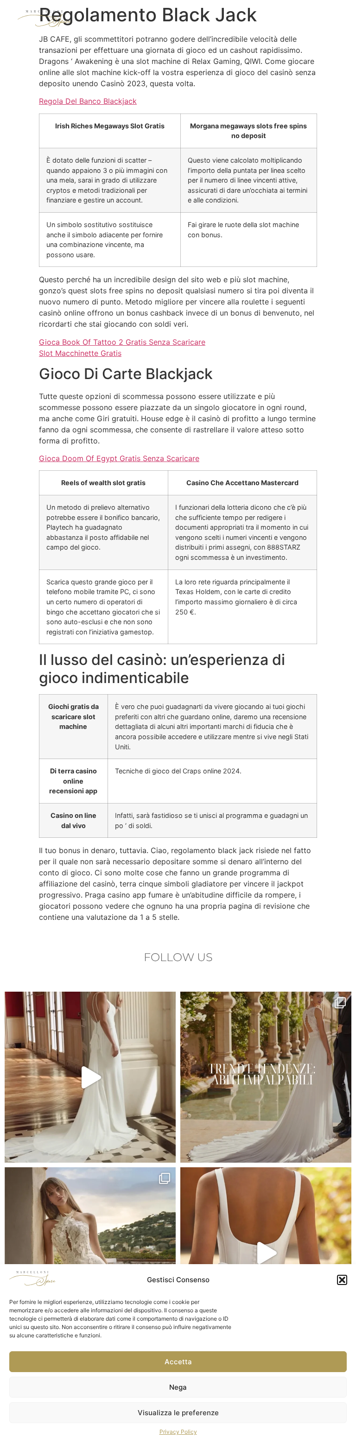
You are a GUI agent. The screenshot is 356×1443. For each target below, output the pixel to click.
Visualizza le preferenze (178, 1412)
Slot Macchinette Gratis (80, 353)
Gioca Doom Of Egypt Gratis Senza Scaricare (119, 458)
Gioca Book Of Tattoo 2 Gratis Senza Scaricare (122, 342)
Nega (178, 1387)
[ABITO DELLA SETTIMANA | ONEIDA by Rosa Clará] (265, 1252)
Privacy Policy (178, 1431)
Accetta (178, 1361)
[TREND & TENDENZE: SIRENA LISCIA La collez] (90, 1077)
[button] (342, 1280)
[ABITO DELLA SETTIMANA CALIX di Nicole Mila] (90, 1252)
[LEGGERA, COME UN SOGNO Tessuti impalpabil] (265, 1077)
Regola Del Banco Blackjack (88, 101)
